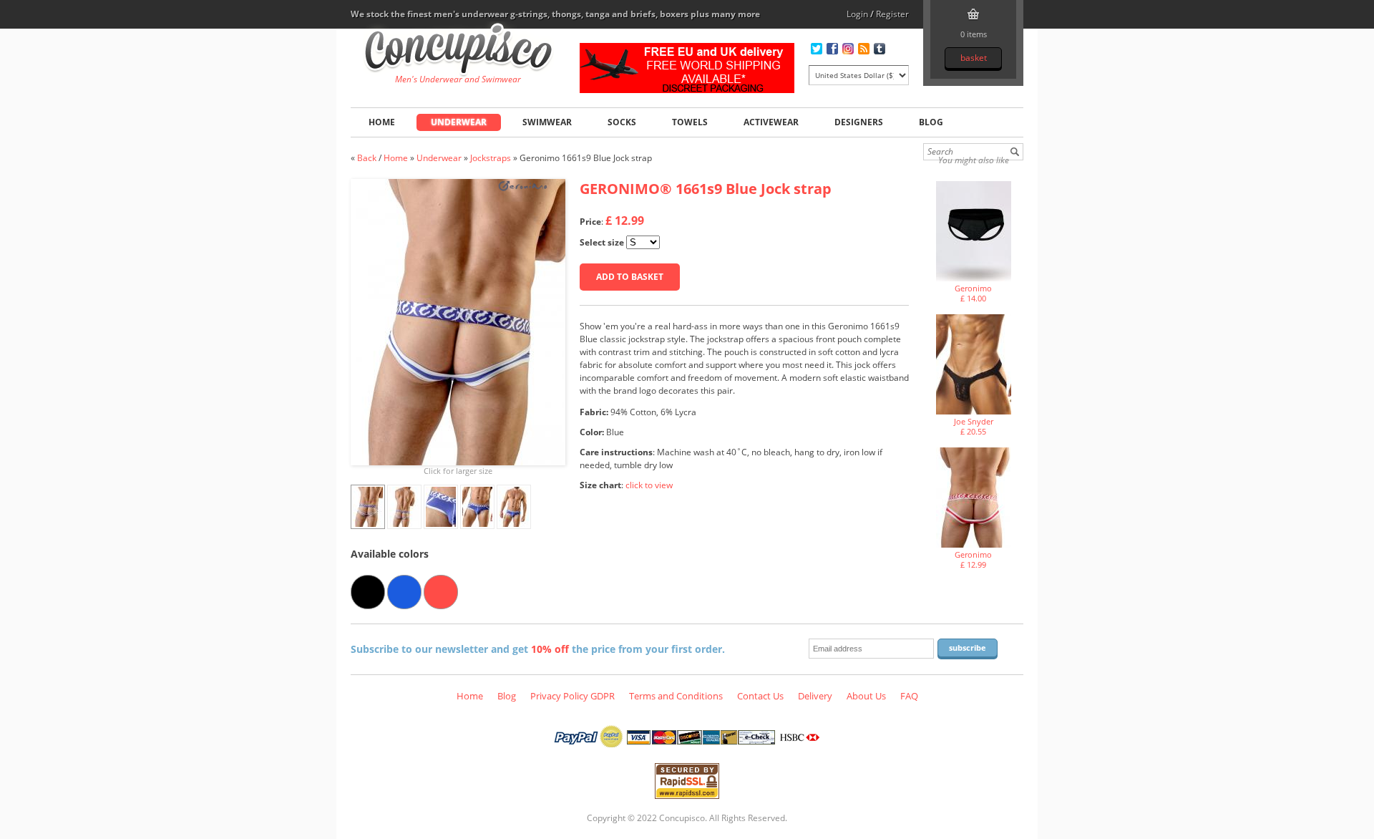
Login (857, 14)
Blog (931, 122)
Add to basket (629, 277)
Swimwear (547, 122)
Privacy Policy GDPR (572, 695)
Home (382, 122)
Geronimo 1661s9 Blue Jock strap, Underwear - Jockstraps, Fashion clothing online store (458, 50)
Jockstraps (490, 158)
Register (892, 14)
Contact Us (760, 695)
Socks (622, 122)
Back (366, 158)
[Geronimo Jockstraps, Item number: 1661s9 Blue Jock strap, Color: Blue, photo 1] (458, 322)
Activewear (771, 122)
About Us (866, 695)
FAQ (909, 695)
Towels (690, 122)
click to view (649, 485)
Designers (858, 122)
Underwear (459, 122)
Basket (973, 58)
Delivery (815, 695)
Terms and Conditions (676, 695)
